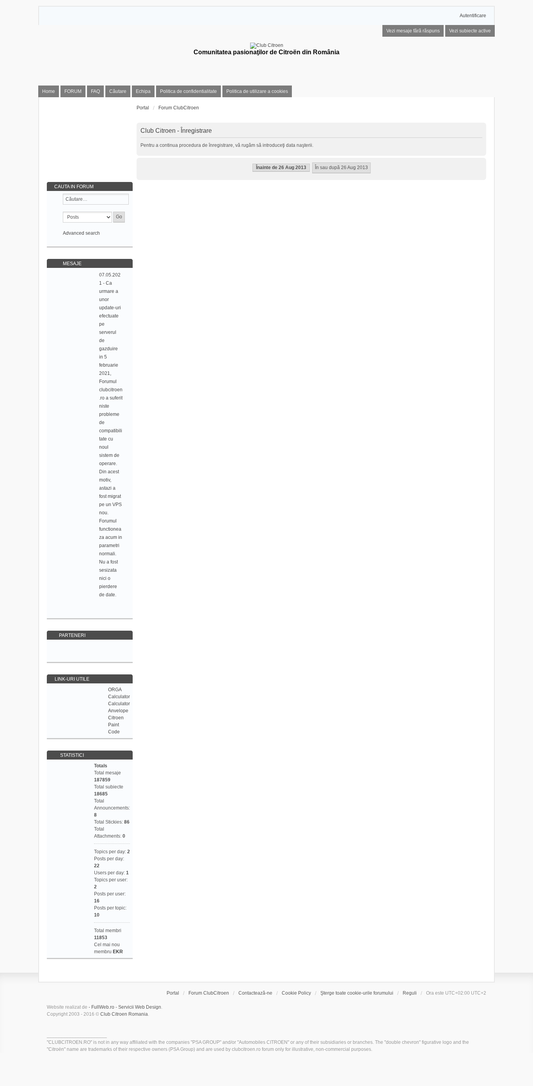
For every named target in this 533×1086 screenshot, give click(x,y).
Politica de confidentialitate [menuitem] (188, 91)
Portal (143, 108)
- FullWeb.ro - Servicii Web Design (125, 1007)
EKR (118, 951)
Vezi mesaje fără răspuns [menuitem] (413, 31)
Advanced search (81, 233)
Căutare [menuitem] (117, 91)
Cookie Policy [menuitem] (296, 993)
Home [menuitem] (48, 91)
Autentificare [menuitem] (473, 15)
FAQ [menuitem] (95, 91)
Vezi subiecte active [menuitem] (470, 31)
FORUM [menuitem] (73, 91)
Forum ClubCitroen (208, 993)
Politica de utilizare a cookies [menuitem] (257, 91)
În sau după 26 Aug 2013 (341, 167)
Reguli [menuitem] (410, 993)
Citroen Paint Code (116, 725)
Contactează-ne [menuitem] (255, 993)
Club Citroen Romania (124, 1014)
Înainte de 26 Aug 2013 (281, 167)
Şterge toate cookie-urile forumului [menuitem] (356, 993)
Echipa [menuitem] (143, 91)
